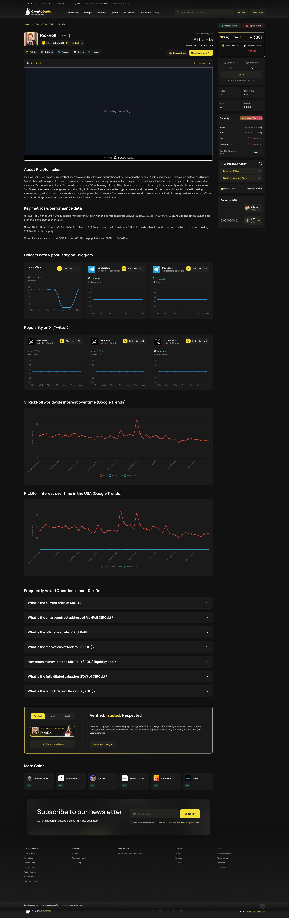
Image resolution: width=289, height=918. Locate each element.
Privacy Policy (189, 822)
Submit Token (257, 12)
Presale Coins (29, 862)
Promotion (101, 12)
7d (60, 268)
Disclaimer (221, 862)
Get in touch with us (256, 911)
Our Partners (129, 12)
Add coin (75, 853)
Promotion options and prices (130, 853)
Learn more (78, 905)
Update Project (230, 26)
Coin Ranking (73, 12)
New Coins (28, 858)
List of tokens (29, 853)
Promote (241, 12)
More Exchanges (199, 53)
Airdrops (88, 12)
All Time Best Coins (31, 876)
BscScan (79, 43)
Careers (114, 12)
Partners (178, 858)
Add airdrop (76, 862)
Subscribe (190, 813)
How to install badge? (103, 744)
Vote (241, 74)
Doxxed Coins (29, 867)
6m (71, 268)
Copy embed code (55, 744)
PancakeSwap (179, 53)
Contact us (145, 12)
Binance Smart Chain (44, 24)
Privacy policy (222, 858)
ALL (76, 268)
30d (65, 268)
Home (27, 24)
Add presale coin (78, 858)
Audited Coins (30, 872)
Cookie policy (222, 867)
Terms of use (175, 822)
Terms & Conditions (224, 853)
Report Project (255, 26)
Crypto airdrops (30, 881)
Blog (157, 12)
